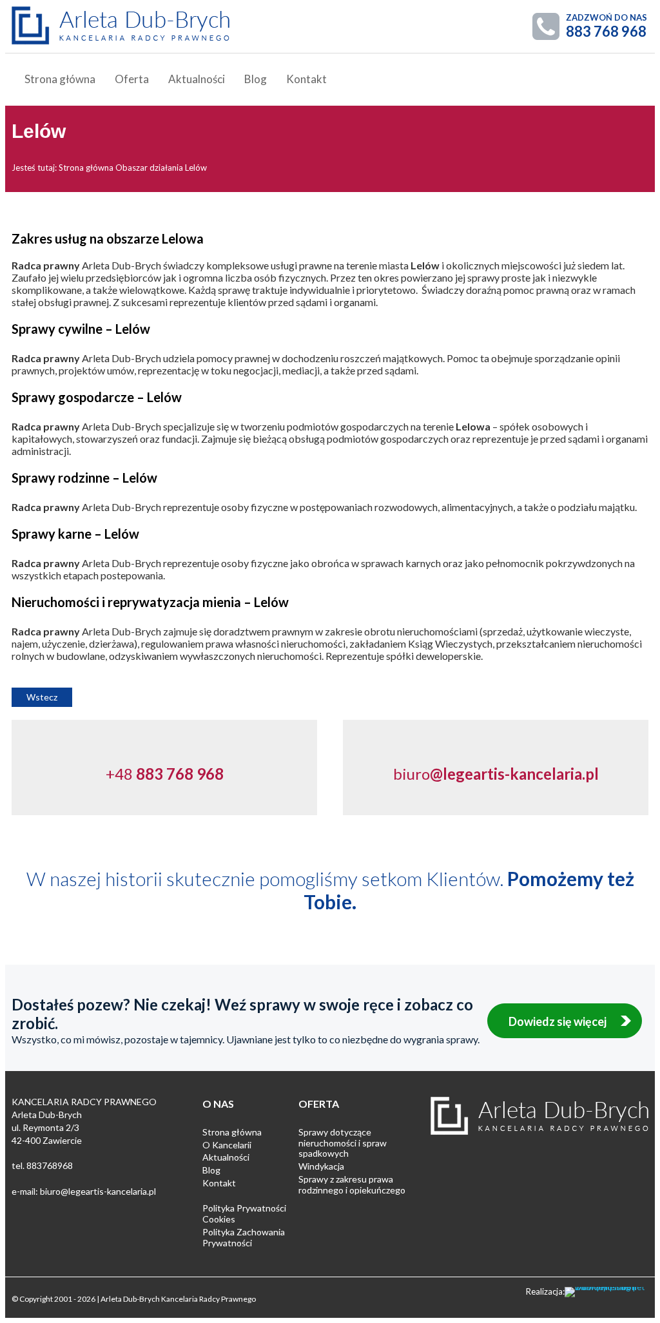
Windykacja (321, 1166)
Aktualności (196, 79)
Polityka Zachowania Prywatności (243, 1237)
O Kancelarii (226, 1144)
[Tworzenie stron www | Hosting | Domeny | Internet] (606, 1292)
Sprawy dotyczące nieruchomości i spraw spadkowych (342, 1142)
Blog (255, 79)
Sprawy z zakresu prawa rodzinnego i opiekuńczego (351, 1184)
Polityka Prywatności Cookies (244, 1213)
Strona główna (59, 79)
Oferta (132, 79)
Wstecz (41, 696)
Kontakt (306, 79)
